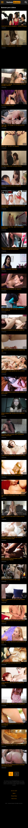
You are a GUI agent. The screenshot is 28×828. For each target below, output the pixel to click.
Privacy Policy (14, 796)
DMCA (14, 793)
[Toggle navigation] (2, 2)
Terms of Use (14, 798)
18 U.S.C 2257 (14, 790)
